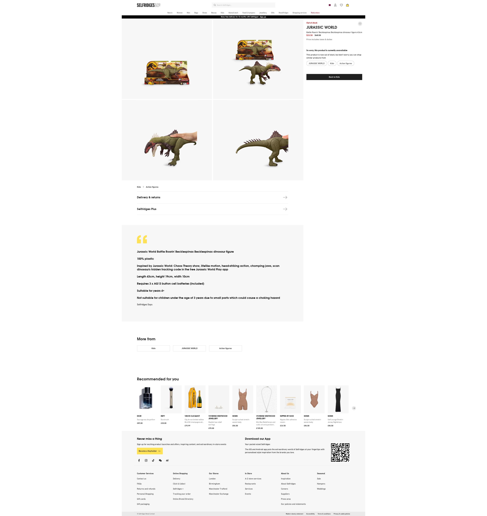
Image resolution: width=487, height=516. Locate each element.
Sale (319, 478)
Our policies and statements (293, 504)
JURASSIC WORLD (321, 27)
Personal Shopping (145, 494)
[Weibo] (167, 462)
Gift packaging (143, 504)
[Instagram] (146, 462)
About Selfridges (288, 484)
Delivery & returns (148, 197)
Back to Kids (334, 77)
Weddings (321, 489)
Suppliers (285, 494)
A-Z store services (253, 478)
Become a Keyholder (148, 451)
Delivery (176, 478)
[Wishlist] (341, 5)
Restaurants (250, 484)
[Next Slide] (354, 408)
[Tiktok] (153, 462)
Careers (284, 489)
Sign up (263, 17)
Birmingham (214, 484)
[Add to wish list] (360, 24)
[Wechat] (160, 462)
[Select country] (329, 5)
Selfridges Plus (146, 209)
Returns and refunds (146, 489)
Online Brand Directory (183, 499)
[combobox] (245, 5)
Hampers (321, 484)
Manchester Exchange (218, 494)
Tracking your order (182, 494)
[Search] (215, 5)
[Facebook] (139, 462)
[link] (147, 419)
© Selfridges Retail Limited (145, 514)
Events (248, 494)
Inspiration (286, 478)
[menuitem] (169, 12)
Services (249, 489)
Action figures (152, 187)
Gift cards (141, 499)
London (212, 478)
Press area (286, 499)
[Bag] (347, 5)
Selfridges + (178, 489)
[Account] (335, 5)
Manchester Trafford (218, 489)
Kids (139, 187)
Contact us (141, 478)
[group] (243, 408)
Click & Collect (179, 484)
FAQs (139, 484)
